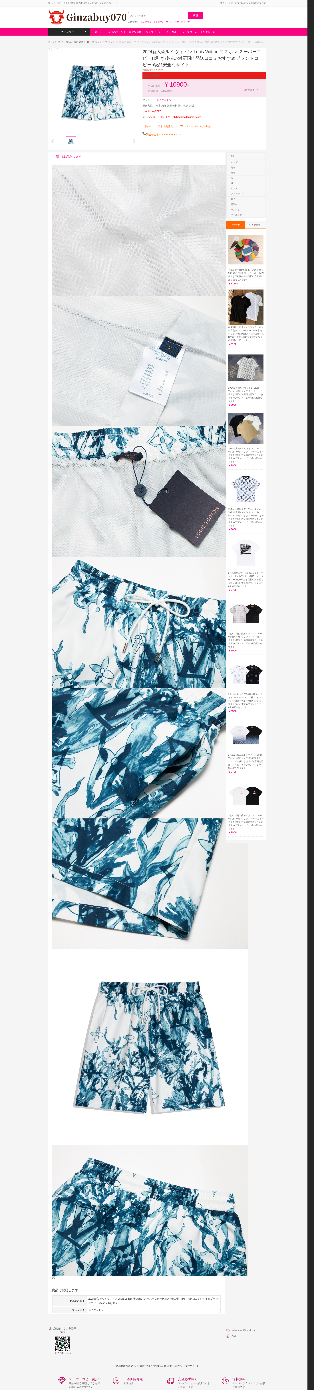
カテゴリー (67, 31)
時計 (233, 173)
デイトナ (185, 22)
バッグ (234, 162)
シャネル (171, 31)
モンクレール (208, 31)
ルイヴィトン (153, 31)
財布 (233, 167)
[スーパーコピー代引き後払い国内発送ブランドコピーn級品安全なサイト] (87, 17)
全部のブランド (117, 31)
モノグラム (146, 22)
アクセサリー (237, 194)
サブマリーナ (172, 22)
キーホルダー (237, 215)
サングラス (236, 209)
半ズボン (107, 41)
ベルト (234, 188)
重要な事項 (135, 31)
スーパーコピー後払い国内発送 (66, 41)
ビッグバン (158, 22)
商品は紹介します (69, 156)
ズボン (96, 41)
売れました (251, 90)
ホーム (99, 31)
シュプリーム (189, 31)
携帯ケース (236, 204)
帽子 (233, 199)
